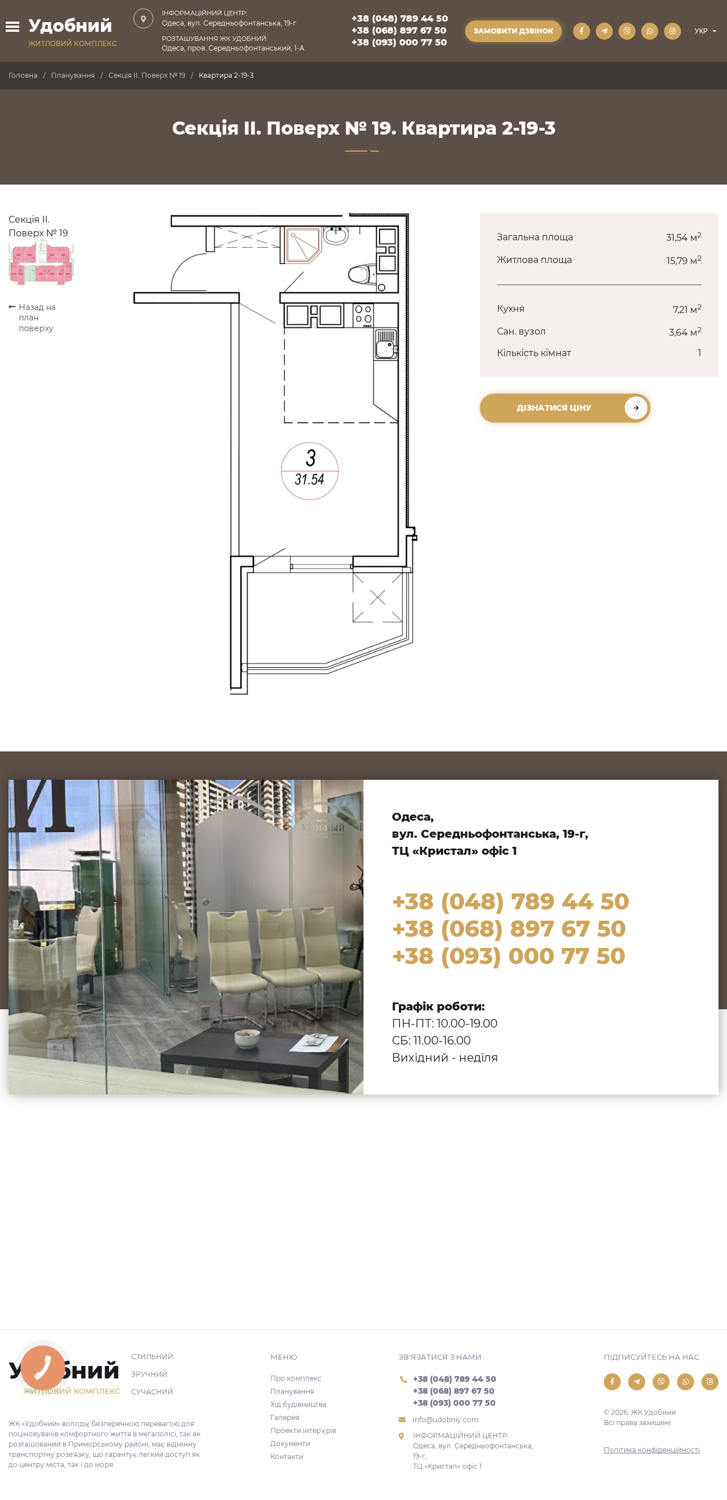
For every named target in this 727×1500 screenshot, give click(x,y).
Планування (73, 75)
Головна (23, 75)
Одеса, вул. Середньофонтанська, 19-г (229, 18)
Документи (290, 1443)
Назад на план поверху (37, 317)
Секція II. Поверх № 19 (146, 75)
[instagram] (672, 31)
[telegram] (604, 31)
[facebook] (581, 31)
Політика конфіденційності (652, 1449)
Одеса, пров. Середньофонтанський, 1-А (233, 44)
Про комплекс (295, 1378)
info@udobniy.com (446, 1419)
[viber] (627, 31)
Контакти (286, 1456)
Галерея (284, 1417)
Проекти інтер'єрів (303, 1430)
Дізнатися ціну (554, 408)
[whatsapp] (649, 31)
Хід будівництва (298, 1404)
